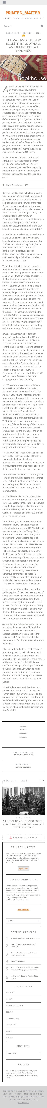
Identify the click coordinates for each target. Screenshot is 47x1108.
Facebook (23, 726)
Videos (9, 1038)
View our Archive (23, 910)
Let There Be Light (23, 766)
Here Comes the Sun (18, 961)
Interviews (11, 1025)
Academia (11, 993)
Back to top (23, 1103)
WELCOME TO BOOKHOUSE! (23, 753)
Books (9, 33)
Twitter (23, 730)
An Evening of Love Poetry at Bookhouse (25, 938)
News (17, 33)
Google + (23, 737)
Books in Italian (14, 1006)
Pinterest (23, 733)
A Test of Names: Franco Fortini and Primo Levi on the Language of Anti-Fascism (23, 824)
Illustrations (13, 1018)
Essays (9, 1012)
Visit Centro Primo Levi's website (17, 900)
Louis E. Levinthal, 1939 (17, 185)
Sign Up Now (23, 868)
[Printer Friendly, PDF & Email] (23, 36)
